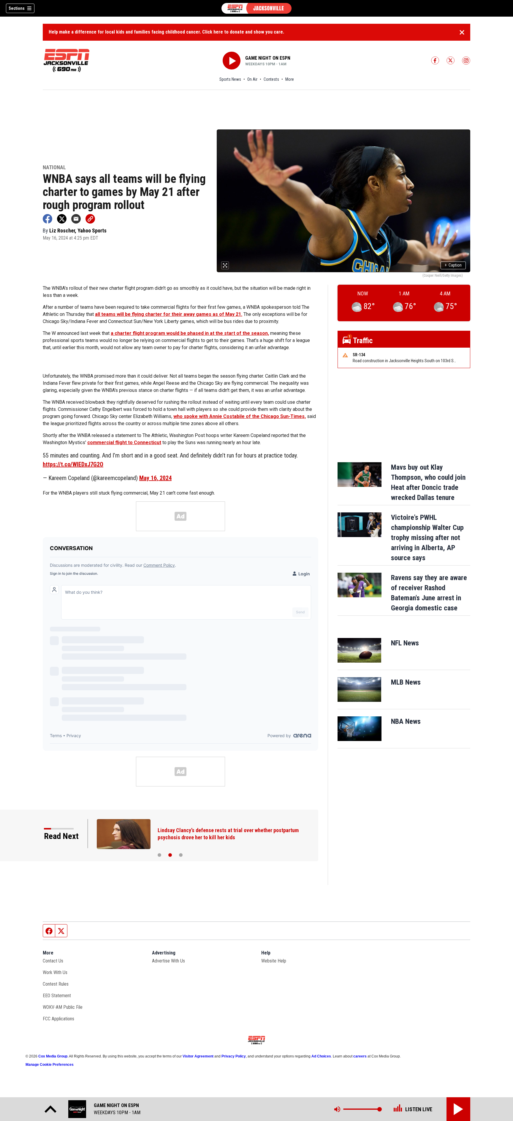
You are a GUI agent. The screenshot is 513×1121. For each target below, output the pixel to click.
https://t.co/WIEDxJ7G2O (73, 464)
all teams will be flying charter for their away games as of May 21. (168, 314)
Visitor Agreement (198, 1056)
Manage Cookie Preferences (50, 1065)
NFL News (405, 643)
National (54, 167)
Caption (453, 265)
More (289, 79)
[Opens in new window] (359, 650)
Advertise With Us (168, 961)
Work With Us (55, 972)
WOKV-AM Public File (63, 1007)
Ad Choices (321, 1056)
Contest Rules (56, 984)
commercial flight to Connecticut (124, 442)
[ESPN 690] (256, 8)
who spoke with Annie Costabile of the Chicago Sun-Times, (239, 416)
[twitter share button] (61, 219)
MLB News (406, 682)
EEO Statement (57, 995)
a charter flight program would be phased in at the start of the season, (190, 333)
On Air (252, 79)
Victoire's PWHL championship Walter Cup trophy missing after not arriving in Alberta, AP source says (427, 537)
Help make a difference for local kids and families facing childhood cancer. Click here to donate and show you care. (166, 32)
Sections (17, 8)
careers (360, 1056)
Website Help (273, 961)
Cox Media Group (52, 1056)
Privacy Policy (233, 1056)
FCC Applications (58, 1019)
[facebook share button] (47, 219)
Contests (271, 79)
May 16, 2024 (155, 478)
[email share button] (76, 219)
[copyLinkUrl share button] (90, 219)
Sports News (230, 79)
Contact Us (53, 961)
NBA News (406, 721)
